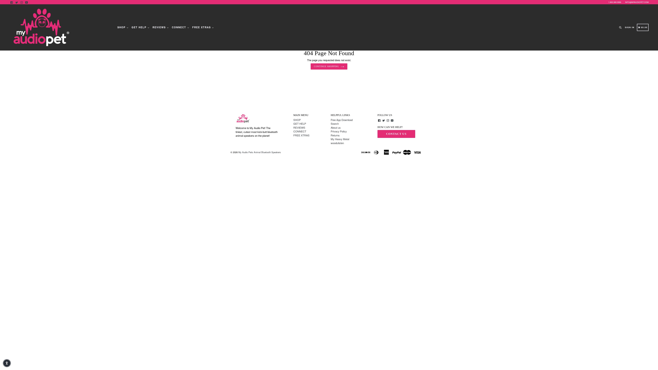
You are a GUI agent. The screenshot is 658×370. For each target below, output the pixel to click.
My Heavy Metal (340, 139)
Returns (335, 135)
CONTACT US (396, 133)
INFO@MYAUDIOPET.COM (637, 2)
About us (336, 127)
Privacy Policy (339, 131)
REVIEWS (160, 27)
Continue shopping (326, 66)
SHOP (121, 27)
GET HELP (139, 27)
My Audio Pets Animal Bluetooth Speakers (259, 152)
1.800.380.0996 (614, 2)
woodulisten (337, 143)
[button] (7, 363)
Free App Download (342, 120)
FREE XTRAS (202, 27)
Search (335, 123)
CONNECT (179, 27)
